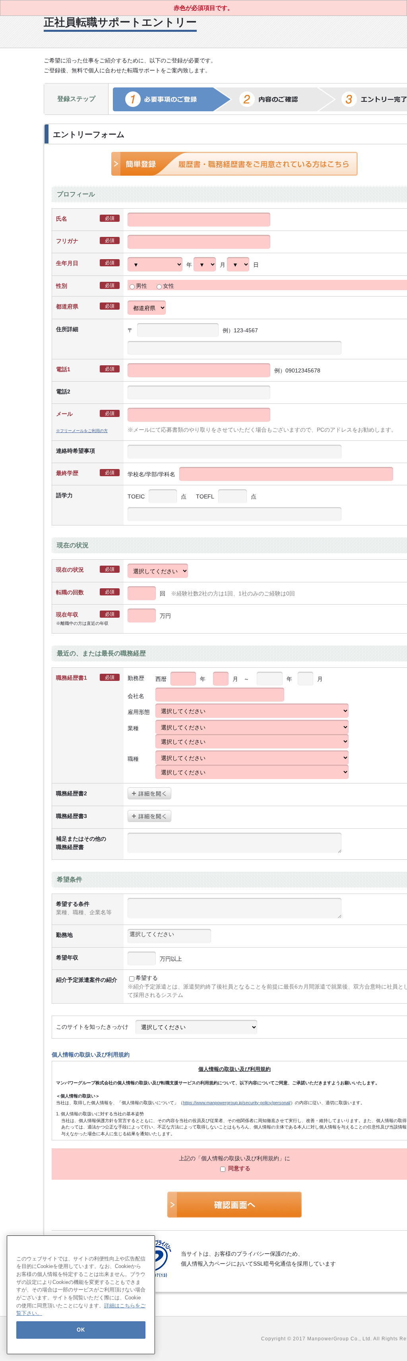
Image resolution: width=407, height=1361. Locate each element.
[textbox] (169, 934)
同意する (238, 1168)
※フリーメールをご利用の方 (82, 430)
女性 (168, 286)
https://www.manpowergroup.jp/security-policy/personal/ (237, 1102)
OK (81, 1330)
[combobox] (169, 936)
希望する (147, 978)
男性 (141, 286)
